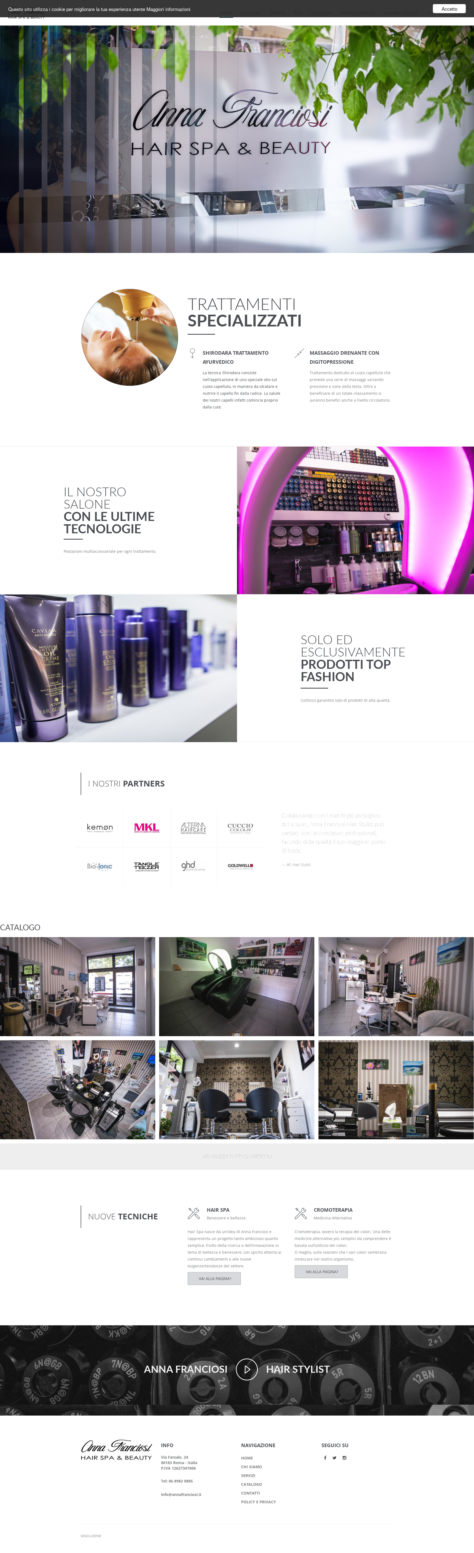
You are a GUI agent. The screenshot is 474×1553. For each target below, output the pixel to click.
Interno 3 (19, 1049)
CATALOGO (251, 1484)
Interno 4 (337, 946)
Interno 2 (178, 1049)
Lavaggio (178, 946)
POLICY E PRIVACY (258, 1501)
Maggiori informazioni (168, 8)
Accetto (449, 8)
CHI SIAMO (251, 1466)
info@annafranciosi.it (181, 1494)
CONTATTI (250, 1493)
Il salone (18, 953)
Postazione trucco (28, 946)
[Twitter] (334, 1457)
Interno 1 (337, 1049)
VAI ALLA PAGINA (214, 1278)
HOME (247, 1458)
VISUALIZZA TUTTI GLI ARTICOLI (237, 1156)
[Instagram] (344, 1457)
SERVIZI (248, 1475)
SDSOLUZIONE (91, 1536)
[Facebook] (325, 1457)
